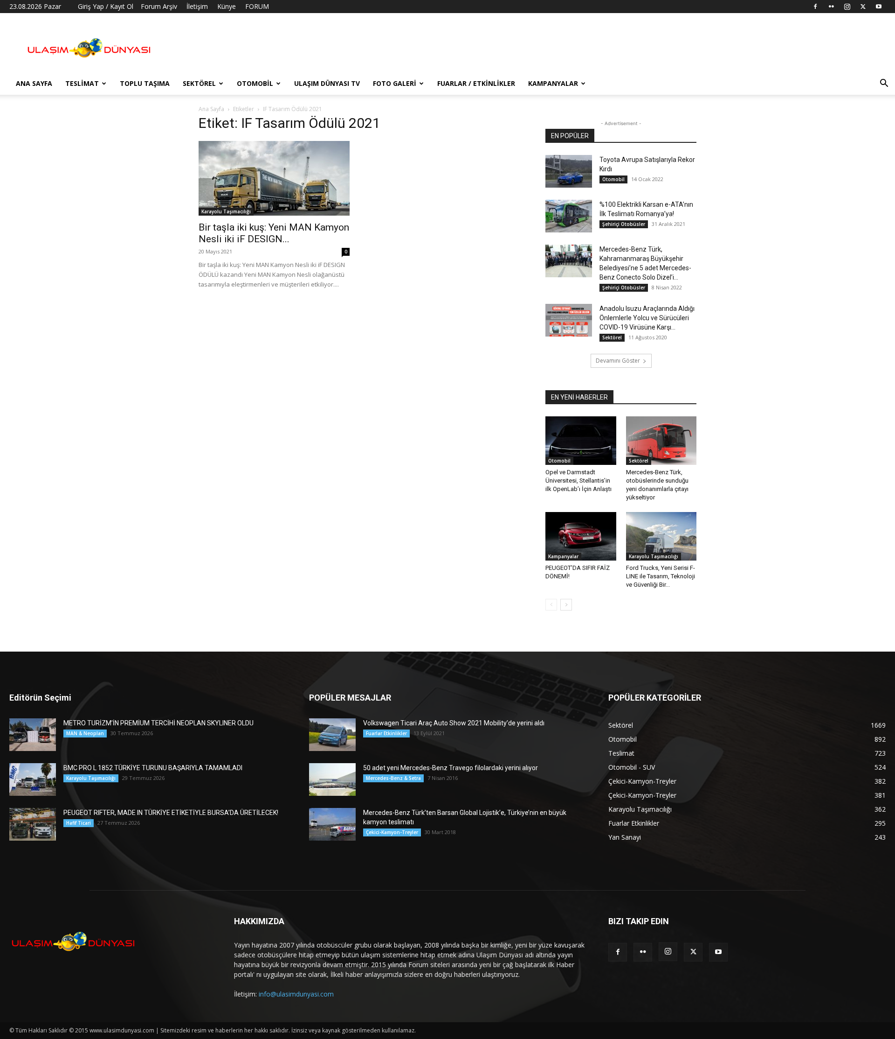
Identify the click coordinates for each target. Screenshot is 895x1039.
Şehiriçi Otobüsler (623, 224)
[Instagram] (847, 6)
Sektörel (199, 83)
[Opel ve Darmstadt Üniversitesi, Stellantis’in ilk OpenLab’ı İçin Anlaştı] (580, 440)
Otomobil (255, 83)
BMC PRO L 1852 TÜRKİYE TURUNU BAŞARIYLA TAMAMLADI (152, 768)
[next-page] (566, 605)
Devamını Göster (618, 361)
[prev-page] (551, 605)
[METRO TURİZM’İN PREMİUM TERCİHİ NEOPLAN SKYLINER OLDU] (32, 734)
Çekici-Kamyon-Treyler (392, 832)
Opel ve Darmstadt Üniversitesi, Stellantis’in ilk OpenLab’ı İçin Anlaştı (578, 480)
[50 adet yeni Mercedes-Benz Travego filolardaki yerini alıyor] (332, 779)
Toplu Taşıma (145, 83)
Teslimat (82, 83)
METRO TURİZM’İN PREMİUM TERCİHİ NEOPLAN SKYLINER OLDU (158, 723)
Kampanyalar (553, 83)
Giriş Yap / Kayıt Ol (105, 6)
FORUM (257, 6)
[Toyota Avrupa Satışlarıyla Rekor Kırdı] (568, 171)
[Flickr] (831, 6)
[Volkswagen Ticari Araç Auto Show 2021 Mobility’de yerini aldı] (332, 734)
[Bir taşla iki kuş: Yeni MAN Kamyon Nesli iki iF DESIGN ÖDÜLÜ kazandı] (274, 178)
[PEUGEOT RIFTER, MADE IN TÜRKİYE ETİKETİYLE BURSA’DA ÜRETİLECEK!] (32, 824)
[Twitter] (863, 6)
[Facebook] (815, 6)
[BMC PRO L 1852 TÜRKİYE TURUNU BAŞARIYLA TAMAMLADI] (32, 779)
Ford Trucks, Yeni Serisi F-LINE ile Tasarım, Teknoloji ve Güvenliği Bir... (660, 576)
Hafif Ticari (78, 823)
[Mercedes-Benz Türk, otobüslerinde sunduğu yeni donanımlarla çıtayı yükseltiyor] (661, 440)
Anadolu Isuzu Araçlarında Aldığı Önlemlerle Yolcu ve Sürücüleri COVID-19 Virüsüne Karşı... (647, 318)
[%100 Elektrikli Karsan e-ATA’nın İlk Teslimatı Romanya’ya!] (568, 216)
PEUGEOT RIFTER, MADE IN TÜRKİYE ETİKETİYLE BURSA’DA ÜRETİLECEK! (170, 812)
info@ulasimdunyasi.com (296, 994)
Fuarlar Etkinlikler (386, 733)
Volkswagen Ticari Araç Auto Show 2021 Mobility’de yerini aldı (453, 723)
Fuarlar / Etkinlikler (476, 83)
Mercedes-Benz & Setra (393, 778)
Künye (226, 6)
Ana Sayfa (34, 83)
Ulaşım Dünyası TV (327, 83)
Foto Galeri (394, 83)
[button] (884, 84)
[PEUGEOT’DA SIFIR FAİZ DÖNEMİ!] (580, 536)
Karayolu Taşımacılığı (226, 211)
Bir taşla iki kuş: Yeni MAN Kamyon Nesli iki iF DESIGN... (274, 233)
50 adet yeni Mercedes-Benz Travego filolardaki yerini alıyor (450, 768)
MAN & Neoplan (85, 733)
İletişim (197, 6)
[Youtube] (879, 6)
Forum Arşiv (159, 6)
